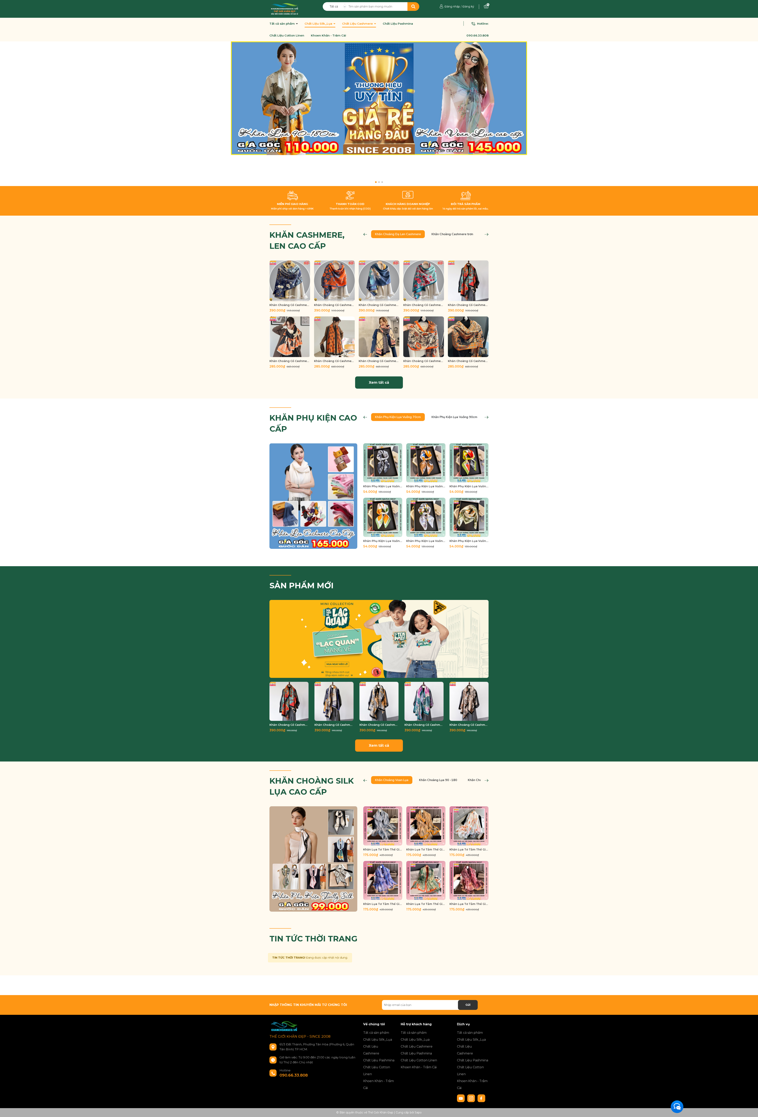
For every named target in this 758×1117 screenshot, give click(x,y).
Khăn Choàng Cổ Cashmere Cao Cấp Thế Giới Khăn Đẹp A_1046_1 (289, 305)
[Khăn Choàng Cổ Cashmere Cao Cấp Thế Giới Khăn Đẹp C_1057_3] (379, 336)
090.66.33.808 (477, 35)
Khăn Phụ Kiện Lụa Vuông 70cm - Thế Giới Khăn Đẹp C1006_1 (425, 541)
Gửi (467, 1005)
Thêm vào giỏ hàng (292, 297)
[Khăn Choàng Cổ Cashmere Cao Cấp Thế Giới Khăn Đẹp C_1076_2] (289, 336)
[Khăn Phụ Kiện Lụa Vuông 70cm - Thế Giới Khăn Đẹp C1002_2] (425, 462)
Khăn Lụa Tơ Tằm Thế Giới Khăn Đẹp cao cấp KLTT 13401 (382, 849)
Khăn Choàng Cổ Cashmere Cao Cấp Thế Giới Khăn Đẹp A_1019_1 (423, 305)
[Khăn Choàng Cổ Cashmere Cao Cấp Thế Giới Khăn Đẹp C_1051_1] (423, 336)
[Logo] (284, 8)
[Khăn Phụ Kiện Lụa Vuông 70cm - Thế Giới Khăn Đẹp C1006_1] (425, 517)
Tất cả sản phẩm (282, 23)
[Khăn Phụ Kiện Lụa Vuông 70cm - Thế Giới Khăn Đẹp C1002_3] (469, 462)
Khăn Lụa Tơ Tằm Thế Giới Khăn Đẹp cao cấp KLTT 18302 (425, 904)
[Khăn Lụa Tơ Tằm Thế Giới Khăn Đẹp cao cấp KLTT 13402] (425, 825)
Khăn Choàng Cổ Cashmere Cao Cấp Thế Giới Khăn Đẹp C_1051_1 (423, 361)
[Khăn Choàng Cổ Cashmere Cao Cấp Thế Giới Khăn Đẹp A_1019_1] (423, 280)
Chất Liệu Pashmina (398, 23)
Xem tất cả (379, 382)
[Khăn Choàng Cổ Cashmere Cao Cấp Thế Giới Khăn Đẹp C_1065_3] (334, 336)
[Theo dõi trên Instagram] (471, 1098)
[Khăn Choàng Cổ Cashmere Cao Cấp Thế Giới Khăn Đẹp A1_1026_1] (424, 701)
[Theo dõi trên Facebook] (481, 1098)
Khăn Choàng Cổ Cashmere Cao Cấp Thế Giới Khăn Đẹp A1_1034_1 (379, 725)
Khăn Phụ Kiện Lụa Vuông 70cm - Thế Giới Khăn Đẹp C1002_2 (425, 486)
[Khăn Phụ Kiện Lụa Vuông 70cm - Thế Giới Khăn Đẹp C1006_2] (469, 517)
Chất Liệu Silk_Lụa (319, 23)
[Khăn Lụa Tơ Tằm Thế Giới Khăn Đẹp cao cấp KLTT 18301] (382, 880)
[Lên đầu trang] (751, 1110)
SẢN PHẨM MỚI (301, 585)
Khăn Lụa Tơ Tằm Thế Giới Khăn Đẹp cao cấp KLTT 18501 (469, 904)
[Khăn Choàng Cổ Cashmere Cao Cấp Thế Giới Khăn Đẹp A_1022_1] (379, 280)
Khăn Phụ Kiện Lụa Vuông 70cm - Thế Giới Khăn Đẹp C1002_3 (469, 486)
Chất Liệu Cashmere (358, 23)
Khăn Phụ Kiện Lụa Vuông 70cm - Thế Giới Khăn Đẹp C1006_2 (469, 541)
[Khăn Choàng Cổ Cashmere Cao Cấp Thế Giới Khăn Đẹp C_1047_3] (468, 336)
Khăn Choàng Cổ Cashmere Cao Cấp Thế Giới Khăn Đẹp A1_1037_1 (334, 725)
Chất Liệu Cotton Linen (286, 35)
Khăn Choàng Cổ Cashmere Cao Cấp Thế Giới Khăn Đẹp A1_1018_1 (469, 725)
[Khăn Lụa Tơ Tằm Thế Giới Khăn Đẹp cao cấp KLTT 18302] (425, 880)
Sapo (418, 1112)
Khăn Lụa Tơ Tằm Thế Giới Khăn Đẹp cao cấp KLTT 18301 (382, 904)
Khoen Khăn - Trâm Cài (328, 35)
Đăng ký (468, 6)
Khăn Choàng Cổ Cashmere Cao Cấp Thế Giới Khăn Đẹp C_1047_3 (468, 361)
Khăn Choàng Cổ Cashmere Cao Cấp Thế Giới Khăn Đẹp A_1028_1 (334, 305)
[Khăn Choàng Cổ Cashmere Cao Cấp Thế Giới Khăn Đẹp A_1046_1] (289, 280)
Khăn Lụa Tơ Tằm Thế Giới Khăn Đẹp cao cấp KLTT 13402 (425, 849)
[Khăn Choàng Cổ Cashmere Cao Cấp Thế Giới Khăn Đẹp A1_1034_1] (379, 701)
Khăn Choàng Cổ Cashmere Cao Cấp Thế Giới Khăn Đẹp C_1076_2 (289, 361)
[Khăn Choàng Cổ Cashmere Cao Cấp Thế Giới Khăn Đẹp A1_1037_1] (334, 701)
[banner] (313, 496)
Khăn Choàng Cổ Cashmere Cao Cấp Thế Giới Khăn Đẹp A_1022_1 (379, 305)
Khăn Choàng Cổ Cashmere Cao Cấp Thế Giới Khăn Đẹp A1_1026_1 (424, 725)
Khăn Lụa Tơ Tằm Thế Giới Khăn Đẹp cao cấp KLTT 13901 (469, 849)
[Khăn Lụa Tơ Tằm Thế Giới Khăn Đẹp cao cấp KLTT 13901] (469, 825)
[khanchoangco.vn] (379, 98)
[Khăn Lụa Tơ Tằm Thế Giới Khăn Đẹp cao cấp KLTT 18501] (469, 880)
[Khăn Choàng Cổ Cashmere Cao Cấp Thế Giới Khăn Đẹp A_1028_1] (334, 280)
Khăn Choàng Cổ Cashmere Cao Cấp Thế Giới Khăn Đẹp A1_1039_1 (468, 305)
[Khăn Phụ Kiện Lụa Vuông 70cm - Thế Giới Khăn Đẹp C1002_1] (382, 462)
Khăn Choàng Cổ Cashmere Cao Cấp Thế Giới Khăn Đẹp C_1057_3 (379, 361)
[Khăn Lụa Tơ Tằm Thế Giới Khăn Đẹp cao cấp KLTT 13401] (382, 825)
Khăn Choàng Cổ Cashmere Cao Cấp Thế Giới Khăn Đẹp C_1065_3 (334, 361)
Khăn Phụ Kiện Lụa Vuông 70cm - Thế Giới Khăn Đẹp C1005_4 (382, 541)
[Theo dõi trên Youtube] (461, 1098)
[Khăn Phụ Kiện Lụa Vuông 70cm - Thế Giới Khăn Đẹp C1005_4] (382, 517)
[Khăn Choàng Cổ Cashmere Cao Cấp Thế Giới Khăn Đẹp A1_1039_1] (468, 280)
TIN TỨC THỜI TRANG (313, 938)
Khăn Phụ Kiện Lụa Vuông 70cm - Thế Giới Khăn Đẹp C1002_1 (382, 486)
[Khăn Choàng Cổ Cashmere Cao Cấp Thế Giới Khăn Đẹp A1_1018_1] (469, 701)
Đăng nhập (452, 6)
